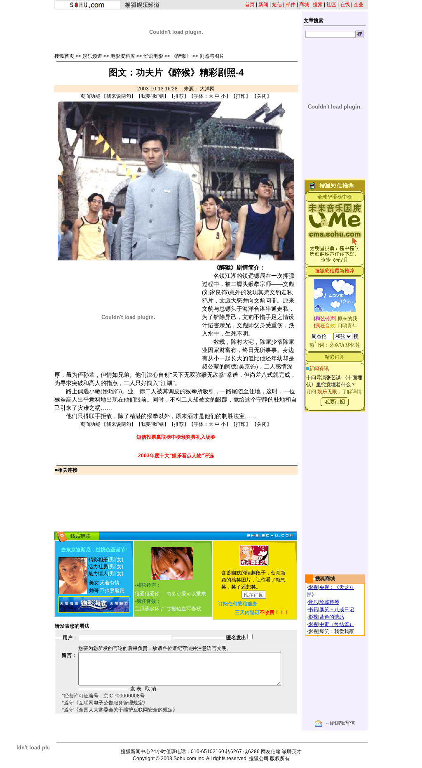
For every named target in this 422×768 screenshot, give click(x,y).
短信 (277, 4)
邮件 (290, 4)
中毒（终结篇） (336, 624)
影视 (313, 587)
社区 (331, 4)
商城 (304, 4)
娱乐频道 (92, 56)
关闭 (262, 96)
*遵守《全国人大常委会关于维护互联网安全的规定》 (120, 710)
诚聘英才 (292, 751)
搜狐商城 (325, 578)
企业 (358, 4)
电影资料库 (122, 56)
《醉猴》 (181, 56)
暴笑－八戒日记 (336, 609)
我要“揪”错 (152, 96)
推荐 (179, 96)
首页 (250, 4)
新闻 (263, 4)
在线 (345, 4)
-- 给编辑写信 (340, 723)
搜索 (318, 4)
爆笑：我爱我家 (336, 631)
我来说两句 (118, 96)
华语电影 (153, 56)
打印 (241, 96)
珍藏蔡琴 (329, 602)
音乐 (313, 602)
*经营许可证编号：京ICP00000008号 (103, 696)
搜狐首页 (64, 56)
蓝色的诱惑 (331, 617)
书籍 (313, 609)
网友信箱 (271, 751)
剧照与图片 (211, 56)
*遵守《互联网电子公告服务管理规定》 (105, 703)
